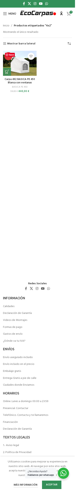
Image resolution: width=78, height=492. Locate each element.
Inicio (6, 26)
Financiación (10, 422)
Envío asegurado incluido (18, 357)
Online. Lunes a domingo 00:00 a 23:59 (25, 401)
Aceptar (51, 485)
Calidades (8, 306)
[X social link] (29, 4)
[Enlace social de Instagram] (35, 4)
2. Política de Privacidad (17, 452)
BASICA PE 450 (20, 87)
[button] (7, 72)
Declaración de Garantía (17, 313)
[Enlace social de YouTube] (41, 4)
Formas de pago (12, 327)
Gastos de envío (13, 334)
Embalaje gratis (12, 371)
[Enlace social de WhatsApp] (46, 4)
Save (11, 54)
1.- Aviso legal (11, 445)
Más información (26, 485)
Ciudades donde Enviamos (18, 385)
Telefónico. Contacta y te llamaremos (25, 415)
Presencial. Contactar (15, 408)
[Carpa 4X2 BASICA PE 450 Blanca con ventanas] (20, 63)
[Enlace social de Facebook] (24, 4)
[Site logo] (38, 13)
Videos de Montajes (15, 320)
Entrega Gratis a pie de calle (19, 378)
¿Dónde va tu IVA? (14, 341)
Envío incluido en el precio (18, 364)
